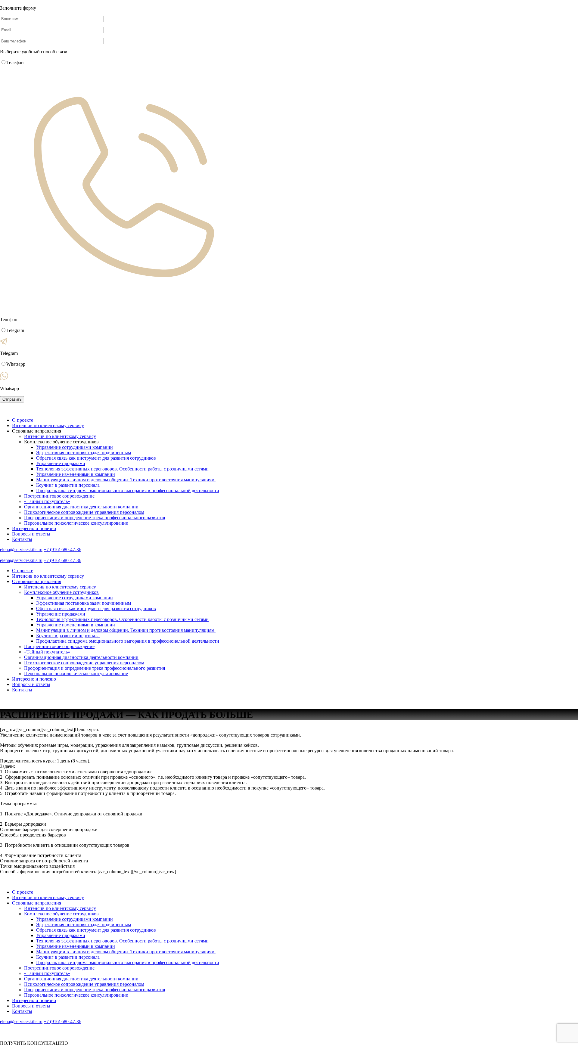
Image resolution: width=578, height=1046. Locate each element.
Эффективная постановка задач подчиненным (83, 452)
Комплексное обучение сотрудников (61, 592)
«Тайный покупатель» (47, 501)
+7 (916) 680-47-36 (62, 549)
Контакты (22, 539)
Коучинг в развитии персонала (68, 485)
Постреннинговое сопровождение (59, 495)
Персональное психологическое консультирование (76, 523)
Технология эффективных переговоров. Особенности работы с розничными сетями (122, 468)
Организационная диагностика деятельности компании (81, 506)
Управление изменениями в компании (75, 474)
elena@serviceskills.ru (21, 549)
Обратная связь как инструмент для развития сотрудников (96, 458)
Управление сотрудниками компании (74, 447)
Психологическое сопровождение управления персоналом (84, 512)
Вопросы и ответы (31, 533)
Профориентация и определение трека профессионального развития (94, 517)
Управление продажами (60, 463)
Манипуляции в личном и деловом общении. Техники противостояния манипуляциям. (126, 479)
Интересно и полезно (34, 528)
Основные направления (36, 581)
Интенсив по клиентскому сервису (48, 425)
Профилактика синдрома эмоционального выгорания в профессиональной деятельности (127, 490)
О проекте (22, 420)
